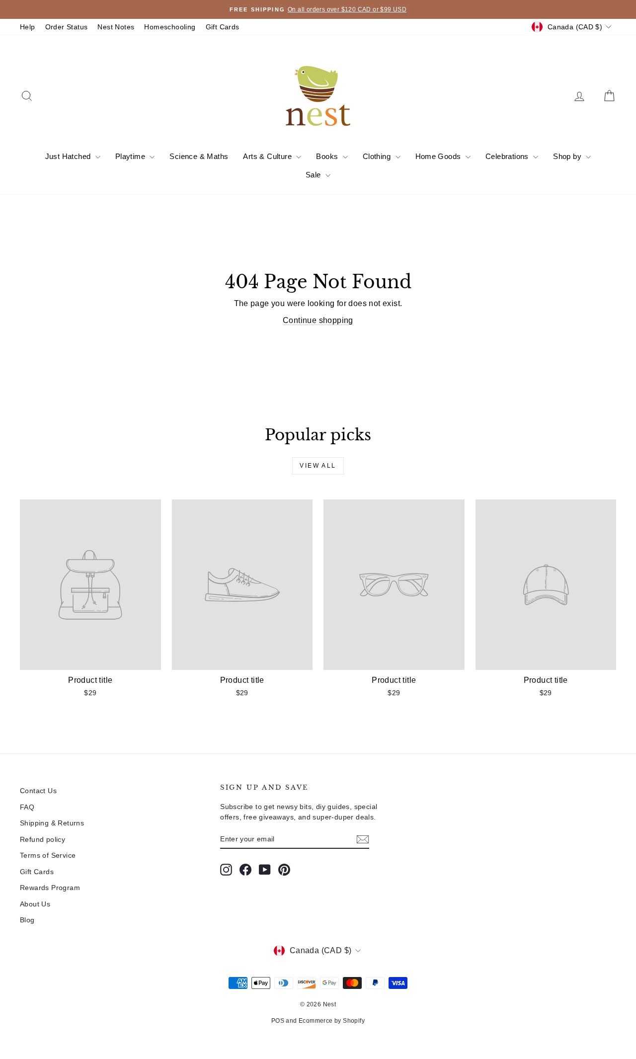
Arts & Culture (268, 156)
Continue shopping (318, 320)
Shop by (568, 156)
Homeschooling (169, 27)
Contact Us (38, 791)
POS (277, 1020)
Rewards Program (50, 888)
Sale (314, 174)
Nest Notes (115, 27)
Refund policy (42, 839)
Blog (27, 920)
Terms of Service (48, 855)
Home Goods (439, 156)
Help (27, 27)
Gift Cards (222, 27)
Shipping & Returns (52, 823)
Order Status (66, 27)
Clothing (378, 156)
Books (328, 156)
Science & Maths (198, 156)
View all (318, 465)
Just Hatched (69, 156)
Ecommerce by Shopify (332, 1020)
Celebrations (508, 156)
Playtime (131, 156)
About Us (35, 904)
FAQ (27, 807)
